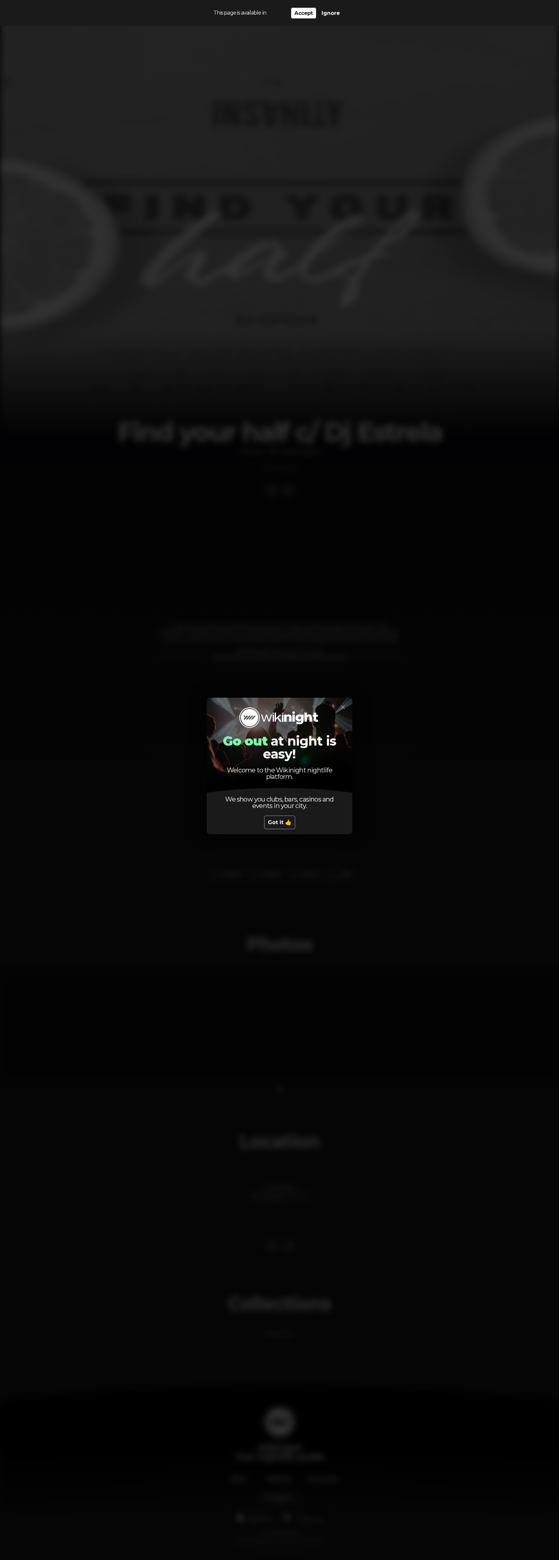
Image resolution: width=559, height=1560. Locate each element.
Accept (303, 13)
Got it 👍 (279, 822)
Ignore (331, 13)
